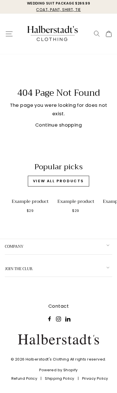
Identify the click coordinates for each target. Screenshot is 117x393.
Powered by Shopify (58, 370)
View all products (58, 181)
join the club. (19, 269)
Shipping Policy (59, 378)
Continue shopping (58, 125)
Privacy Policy (95, 378)
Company (14, 246)
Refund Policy (24, 378)
